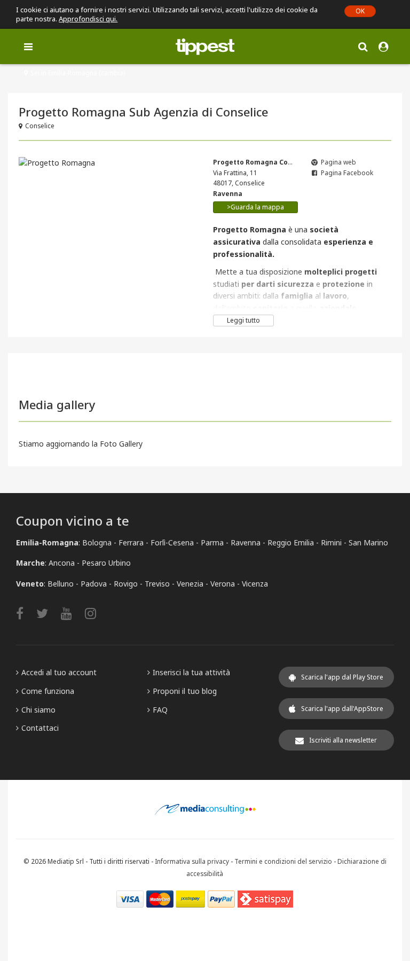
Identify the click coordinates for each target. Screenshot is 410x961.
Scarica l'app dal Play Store (342, 677)
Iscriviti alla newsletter (343, 740)
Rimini (331, 542)
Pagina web (338, 162)
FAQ (160, 710)
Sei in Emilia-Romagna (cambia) (77, 72)
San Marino (368, 542)
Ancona (62, 563)
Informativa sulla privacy (192, 861)
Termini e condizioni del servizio (283, 861)
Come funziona (47, 691)
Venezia (190, 584)
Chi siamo (38, 710)
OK (360, 10)
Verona (222, 584)
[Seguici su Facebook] (25, 613)
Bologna (97, 542)
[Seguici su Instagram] (96, 613)
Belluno (61, 584)
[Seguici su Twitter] (47, 613)
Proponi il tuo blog (185, 691)
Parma (212, 542)
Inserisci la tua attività (191, 672)
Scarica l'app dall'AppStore (342, 708)
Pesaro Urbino (106, 563)
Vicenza (255, 584)
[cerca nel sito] (362, 46)
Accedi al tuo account (59, 672)
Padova (94, 584)
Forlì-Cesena (172, 542)
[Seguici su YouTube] (72, 613)
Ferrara (131, 542)
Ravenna (246, 542)
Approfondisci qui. (88, 19)
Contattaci (40, 728)
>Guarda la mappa (255, 207)
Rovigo (126, 584)
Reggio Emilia (290, 542)
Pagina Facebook (347, 172)
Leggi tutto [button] (243, 320)
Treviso (157, 584)
